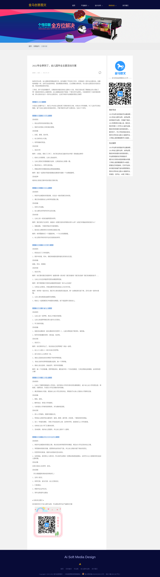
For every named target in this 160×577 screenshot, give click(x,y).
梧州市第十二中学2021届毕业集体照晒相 (122, 126)
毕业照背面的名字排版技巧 (118, 156)
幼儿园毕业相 (85, 569)
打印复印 (69, 569)
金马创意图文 (37, 5)
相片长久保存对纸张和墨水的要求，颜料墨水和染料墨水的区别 (130, 159)
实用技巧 (36, 46)
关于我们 (125, 5)
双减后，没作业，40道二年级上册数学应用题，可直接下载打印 (130, 174)
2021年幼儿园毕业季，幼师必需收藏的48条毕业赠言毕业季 (128, 117)
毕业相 (76, 569)
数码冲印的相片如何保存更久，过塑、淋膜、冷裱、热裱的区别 (130, 129)
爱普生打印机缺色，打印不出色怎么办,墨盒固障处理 (126, 165)
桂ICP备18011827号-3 (113, 574)
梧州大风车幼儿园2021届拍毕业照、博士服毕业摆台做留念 (128, 135)
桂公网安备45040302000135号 (94, 574)
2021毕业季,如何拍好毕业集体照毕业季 (122, 114)
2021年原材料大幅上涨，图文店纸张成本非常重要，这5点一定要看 (131, 123)
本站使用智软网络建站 (72, 574)
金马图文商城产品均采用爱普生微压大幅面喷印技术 (126, 168)
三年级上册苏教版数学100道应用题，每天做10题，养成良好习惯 (130, 138)
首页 (73, 5)
